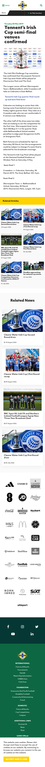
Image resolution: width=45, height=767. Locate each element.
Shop (22, 730)
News (22, 727)
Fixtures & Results (22, 667)
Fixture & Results (22, 709)
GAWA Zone (22, 679)
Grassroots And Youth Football (22, 691)
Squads (22, 673)
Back (4, 13)
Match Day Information (23, 676)
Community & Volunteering (22, 697)
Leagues (22, 715)
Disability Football (23, 694)
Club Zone (22, 682)
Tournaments (22, 670)
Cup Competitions (22, 712)
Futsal (22, 700)
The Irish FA (22, 724)
